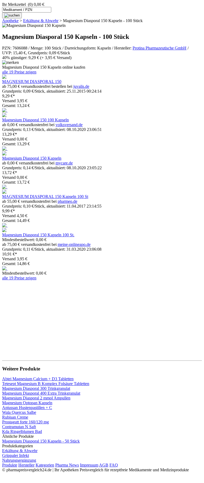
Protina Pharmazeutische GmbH (159, 48)
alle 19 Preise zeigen (19, 72)
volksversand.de (69, 124)
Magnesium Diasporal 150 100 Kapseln (35, 120)
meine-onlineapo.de (74, 244)
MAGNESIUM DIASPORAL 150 (31, 81)
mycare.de (64, 163)
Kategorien (45, 465)
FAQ (113, 465)
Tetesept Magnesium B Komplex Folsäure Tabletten (45, 383)
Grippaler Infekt (15, 455)
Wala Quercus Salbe (19, 412)
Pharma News (67, 465)
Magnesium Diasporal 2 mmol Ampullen (36, 398)
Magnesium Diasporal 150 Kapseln (31, 158)
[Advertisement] (102, 317)
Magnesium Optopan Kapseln (27, 403)
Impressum (89, 465)
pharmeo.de (67, 201)
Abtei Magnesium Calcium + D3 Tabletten (38, 379)
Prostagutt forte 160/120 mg (25, 422)
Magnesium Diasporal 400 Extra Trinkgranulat (41, 393)
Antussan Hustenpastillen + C (27, 407)
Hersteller (26, 465)
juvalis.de (81, 86)
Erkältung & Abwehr (40, 20)
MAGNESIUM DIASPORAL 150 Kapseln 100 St (45, 196)
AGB (103, 465)
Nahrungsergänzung (19, 460)
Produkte (9, 465)
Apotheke (10, 20)
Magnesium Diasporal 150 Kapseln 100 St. (38, 235)
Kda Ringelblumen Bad (22, 431)
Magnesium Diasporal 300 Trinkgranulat (36, 388)
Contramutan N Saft (19, 426)
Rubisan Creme (15, 417)
